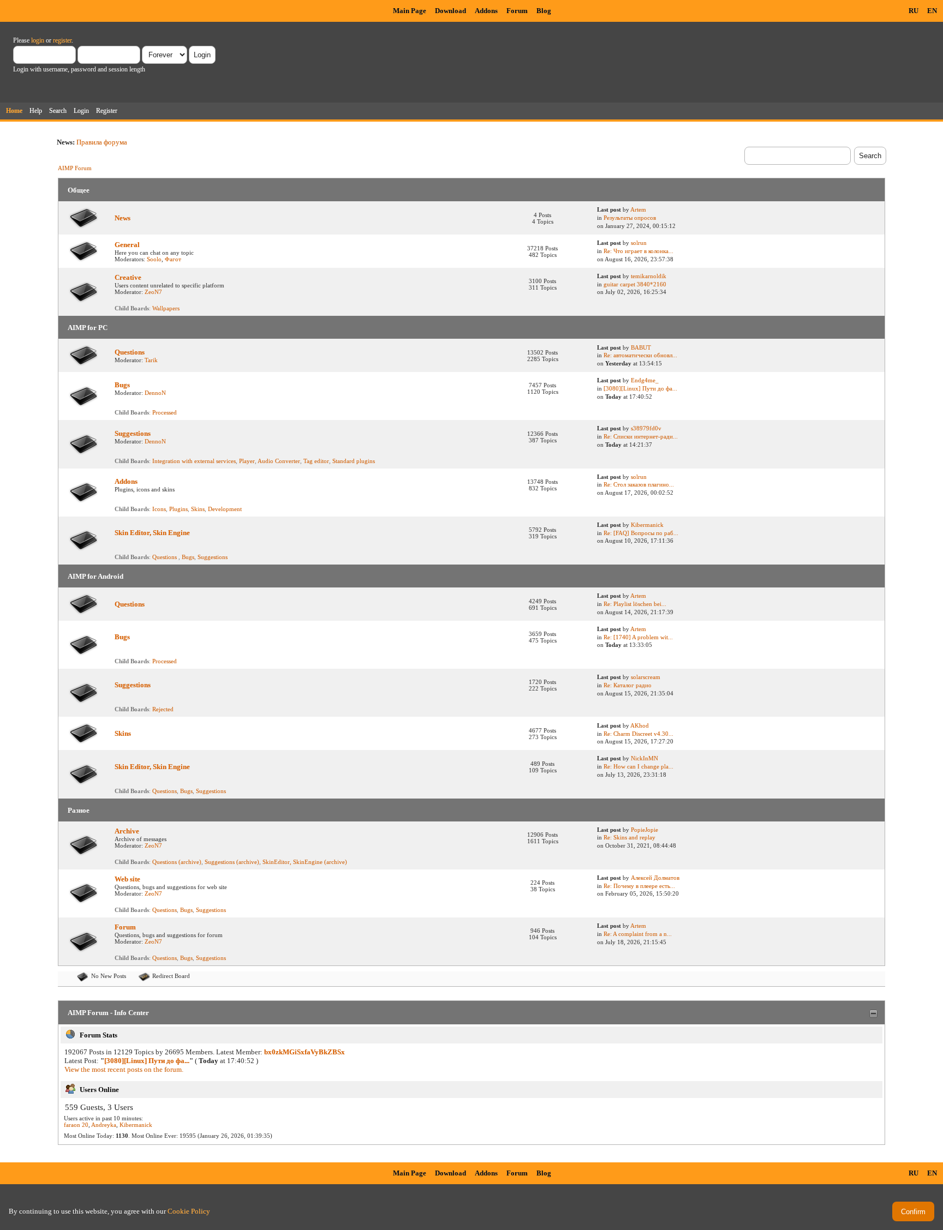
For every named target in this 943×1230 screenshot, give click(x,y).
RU (913, 11)
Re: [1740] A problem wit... (638, 637)
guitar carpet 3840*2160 (635, 284)
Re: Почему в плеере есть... (639, 886)
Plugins (178, 509)
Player (247, 461)
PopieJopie (644, 829)
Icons (159, 509)
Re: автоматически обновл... (640, 355)
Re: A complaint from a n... (638, 934)
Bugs (122, 385)
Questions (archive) (176, 862)
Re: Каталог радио (628, 685)
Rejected (163, 709)
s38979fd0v (646, 428)
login (37, 40)
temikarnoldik (648, 276)
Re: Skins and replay (629, 837)
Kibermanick (647, 524)
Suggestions (133, 433)
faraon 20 (76, 1124)
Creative (128, 277)
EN (932, 11)
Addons (486, 11)
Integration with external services (194, 461)
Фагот (173, 259)
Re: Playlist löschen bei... (635, 604)
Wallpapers (166, 308)
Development (225, 509)
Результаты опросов (630, 217)
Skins (198, 509)
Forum (517, 11)
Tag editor (316, 461)
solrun (639, 242)
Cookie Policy (189, 1211)
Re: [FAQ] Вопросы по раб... (641, 533)
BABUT (641, 347)
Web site (127, 879)
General (127, 245)
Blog (543, 11)
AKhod (639, 725)
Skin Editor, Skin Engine (152, 533)
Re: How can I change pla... (638, 766)
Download (450, 11)
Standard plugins (353, 461)
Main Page (409, 11)
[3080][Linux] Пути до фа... (640, 388)
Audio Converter (279, 461)
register (62, 40)
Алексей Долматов (655, 877)
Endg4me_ (645, 380)
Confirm (913, 1212)
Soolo (154, 259)
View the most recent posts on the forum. (123, 1069)
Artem (638, 209)
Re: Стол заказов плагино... (639, 484)
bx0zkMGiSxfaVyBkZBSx (304, 1052)
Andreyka (103, 1124)
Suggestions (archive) (232, 862)
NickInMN (644, 758)
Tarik (151, 360)
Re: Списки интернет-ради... (641, 436)
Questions (130, 352)
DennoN (155, 392)
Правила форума (101, 142)
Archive (127, 831)
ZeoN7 (153, 292)
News (122, 218)
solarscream (645, 677)
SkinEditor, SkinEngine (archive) (304, 862)
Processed (164, 412)
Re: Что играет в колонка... (638, 251)
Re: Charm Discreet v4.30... (638, 733)
